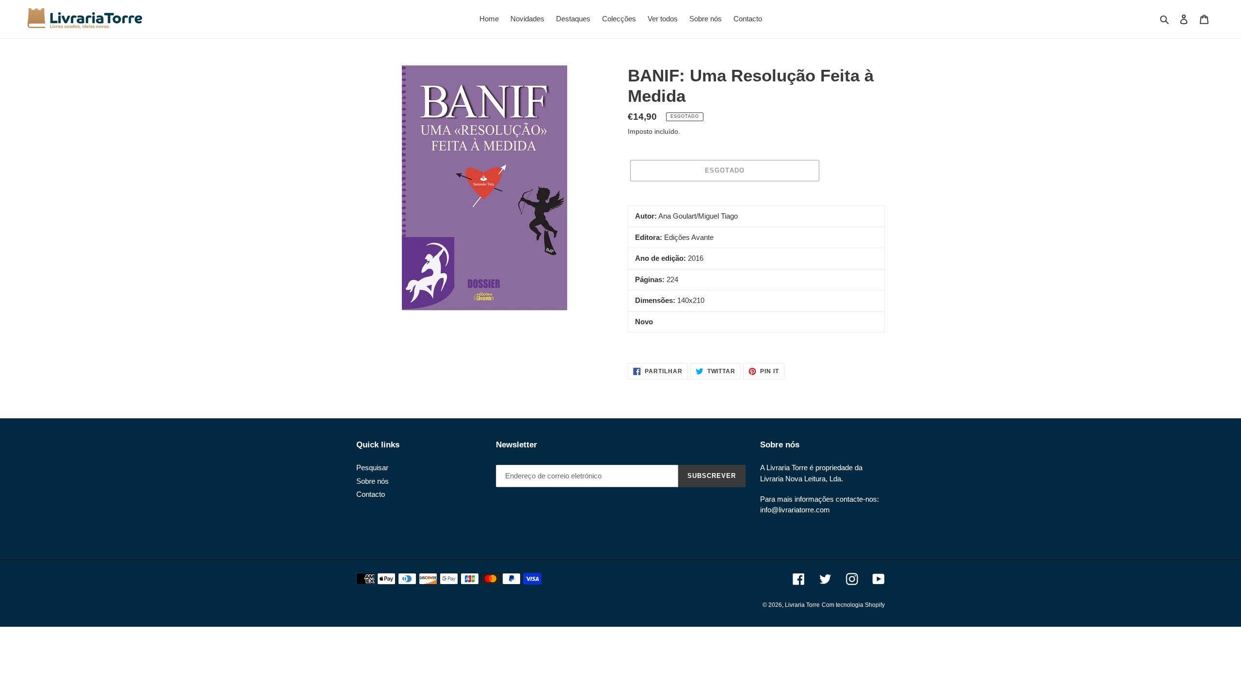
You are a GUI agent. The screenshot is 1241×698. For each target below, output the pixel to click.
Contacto (370, 494)
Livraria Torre (802, 605)
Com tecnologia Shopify (853, 605)
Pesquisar (372, 467)
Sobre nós (372, 481)
